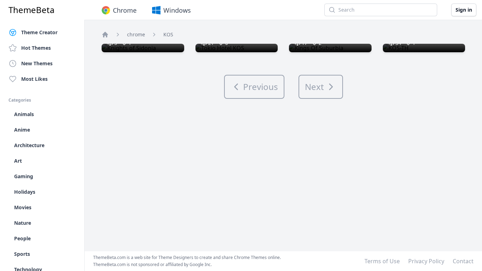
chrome (136, 34)
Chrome (125, 10)
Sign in (464, 9)
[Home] (105, 34)
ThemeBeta (31, 10)
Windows (177, 10)
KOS (168, 34)
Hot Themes (36, 47)
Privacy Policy (426, 261)
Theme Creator (39, 32)
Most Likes (34, 79)
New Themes (37, 63)
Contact (463, 261)
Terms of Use (382, 261)
